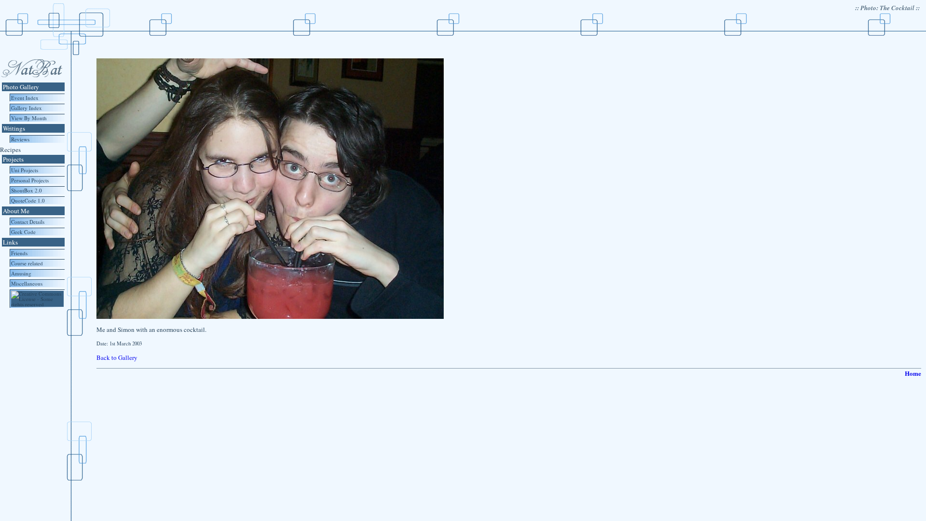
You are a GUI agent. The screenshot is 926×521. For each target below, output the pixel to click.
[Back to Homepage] (31, 79)
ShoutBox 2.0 (26, 190)
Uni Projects (24, 170)
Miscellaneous (26, 283)
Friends (19, 253)
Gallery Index (26, 107)
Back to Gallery (116, 357)
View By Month (29, 118)
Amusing (21, 273)
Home (913, 373)
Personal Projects (30, 180)
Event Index (25, 97)
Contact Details (27, 221)
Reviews (20, 139)
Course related (27, 263)
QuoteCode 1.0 (28, 200)
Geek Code (23, 231)
